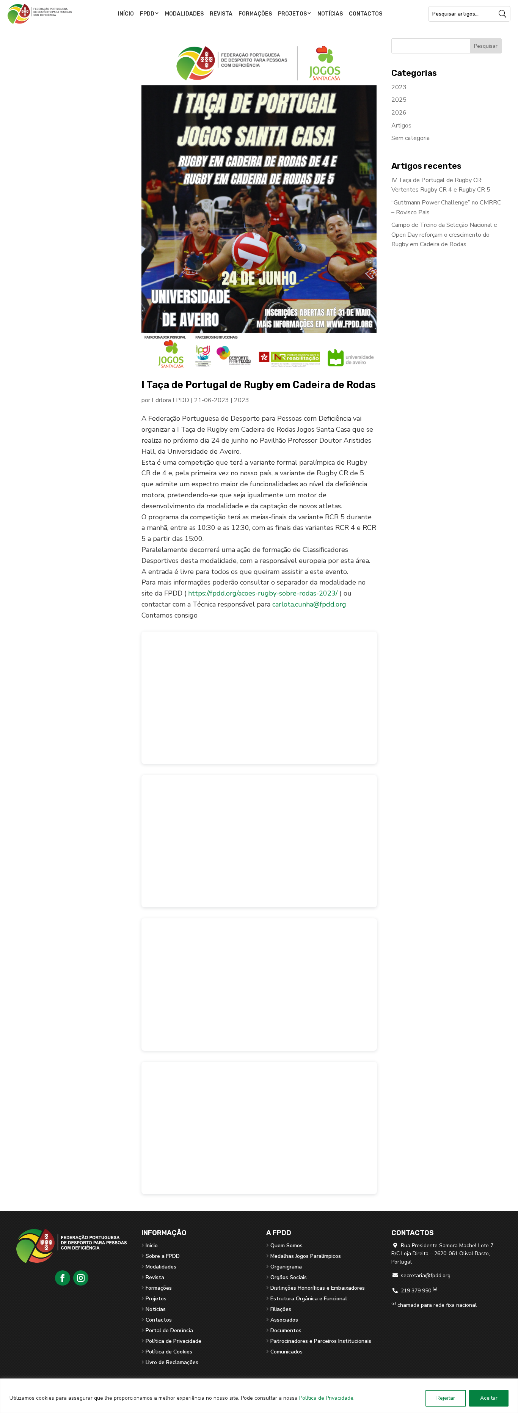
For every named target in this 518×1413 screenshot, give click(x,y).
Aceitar (489, 1398)
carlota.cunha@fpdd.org (309, 604)
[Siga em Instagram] (80, 1278)
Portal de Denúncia (169, 1330)
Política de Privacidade (326, 1398)
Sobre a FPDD (163, 1256)
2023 (241, 400)
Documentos (285, 1330)
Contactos (365, 14)
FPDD (147, 14)
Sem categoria (410, 138)
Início (126, 14)
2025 (399, 100)
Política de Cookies (169, 1351)
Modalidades (184, 14)
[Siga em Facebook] (62, 1278)
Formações (255, 14)
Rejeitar (445, 1398)
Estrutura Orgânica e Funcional (308, 1298)
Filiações (280, 1309)
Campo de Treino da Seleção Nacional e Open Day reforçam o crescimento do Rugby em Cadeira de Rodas (444, 234)
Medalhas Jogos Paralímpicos (305, 1256)
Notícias (330, 14)
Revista (221, 14)
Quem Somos (286, 1245)
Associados (284, 1319)
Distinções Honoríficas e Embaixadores (317, 1288)
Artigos (401, 125)
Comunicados (286, 1351)
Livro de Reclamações (172, 1362)
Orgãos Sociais (288, 1277)
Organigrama (286, 1266)
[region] (259, 1395)
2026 (399, 112)
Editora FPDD (170, 400)
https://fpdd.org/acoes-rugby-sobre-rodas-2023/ (262, 593)
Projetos (292, 14)
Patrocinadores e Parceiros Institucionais (320, 1341)
